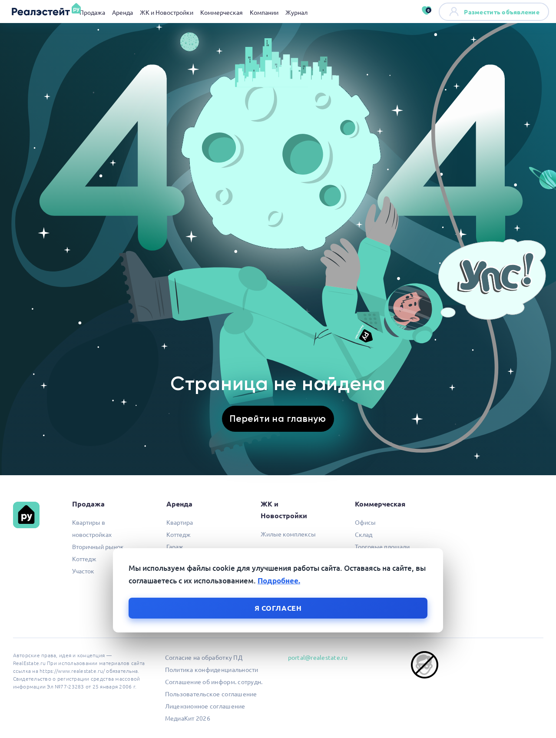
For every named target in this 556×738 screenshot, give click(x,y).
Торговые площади (382, 546)
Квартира (179, 522)
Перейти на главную (278, 418)
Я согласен (278, 607)
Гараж (174, 546)
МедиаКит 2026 (187, 718)
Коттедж (84, 559)
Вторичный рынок (98, 546)
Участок (83, 571)
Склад (363, 534)
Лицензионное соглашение (205, 706)
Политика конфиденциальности (211, 669)
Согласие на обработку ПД (203, 657)
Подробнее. (279, 580)
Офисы (365, 522)
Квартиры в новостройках (92, 528)
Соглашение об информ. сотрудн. (214, 681)
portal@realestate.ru (318, 657)
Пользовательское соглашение (211, 694)
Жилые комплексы (288, 534)
